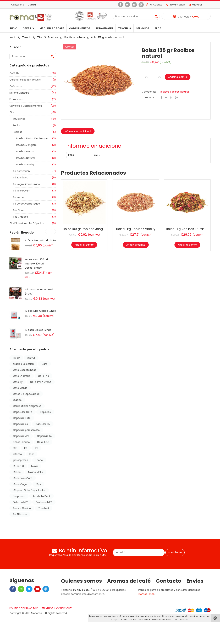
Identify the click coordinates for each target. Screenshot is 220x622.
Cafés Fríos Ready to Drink (25, 79)
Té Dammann (104, 28)
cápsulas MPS (21, 436)
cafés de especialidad (26, 394)
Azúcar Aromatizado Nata (40, 240)
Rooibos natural (74, 37)
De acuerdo (182, 619)
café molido (20, 388)
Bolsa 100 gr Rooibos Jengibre (86, 229)
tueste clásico (22, 508)
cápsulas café (22, 418)
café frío (43, 376)
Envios (195, 581)
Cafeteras (15, 86)
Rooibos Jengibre (26, 145)
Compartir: (148, 97)
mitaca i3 (18, 466)
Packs (16, 125)
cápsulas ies (20, 424)
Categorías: (149, 91)
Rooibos (53, 37)
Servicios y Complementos (25, 106)
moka (34, 466)
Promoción (16, 99)
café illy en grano (40, 382)
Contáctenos (146, 594)
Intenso (17, 454)
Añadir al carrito (177, 77)
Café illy (28, 28)
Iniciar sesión (177, 4)
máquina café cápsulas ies (29, 490)
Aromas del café (129, 581)
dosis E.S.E (43, 442)
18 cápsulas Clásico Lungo (40, 311)
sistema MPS (20, 502)
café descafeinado (24, 370)
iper (31, 454)
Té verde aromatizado (26, 203)
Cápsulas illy (42, 424)
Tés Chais (124, 28)
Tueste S (43, 508)
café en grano (21, 376)
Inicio (13, 28)
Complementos (79, 28)
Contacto (168, 581)
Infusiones (19, 119)
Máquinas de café (52, 28)
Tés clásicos (20, 216)
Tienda (26, 37)
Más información (161, 619)
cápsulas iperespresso (26, 430)
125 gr (16, 358)
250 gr (31, 358)
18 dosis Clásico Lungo (38, 330)
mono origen (20, 484)
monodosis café (22, 478)
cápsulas (45, 412)
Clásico (17, 400)
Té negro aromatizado (26, 184)
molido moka (35, 472)
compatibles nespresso (27, 406)
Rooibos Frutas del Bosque (32, 138)
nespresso (19, 496)
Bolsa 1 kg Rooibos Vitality (135, 229)
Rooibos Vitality (25, 164)
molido (17, 472)
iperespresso (20, 460)
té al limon (20, 514)
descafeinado (21, 442)
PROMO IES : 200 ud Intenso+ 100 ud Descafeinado (36, 263)
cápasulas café (22, 412)
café (44, 364)
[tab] (78, 131)
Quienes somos (81, 581)
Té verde (18, 197)
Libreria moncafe (19, 92)
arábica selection (23, 364)
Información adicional (78, 131)
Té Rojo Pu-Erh (21, 190)
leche (39, 460)
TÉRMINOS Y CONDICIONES (57, 608)
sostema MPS (44, 502)
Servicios (142, 28)
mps (38, 484)
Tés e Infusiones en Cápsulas (26, 223)
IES (25, 448)
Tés (39, 37)
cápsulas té (44, 436)
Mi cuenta (155, 4)
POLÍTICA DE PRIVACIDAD (23, 608)
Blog (158, 28)
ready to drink (41, 496)
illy (36, 448)
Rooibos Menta (25, 151)
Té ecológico (20, 177)
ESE (15, 448)
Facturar (197, 4)
